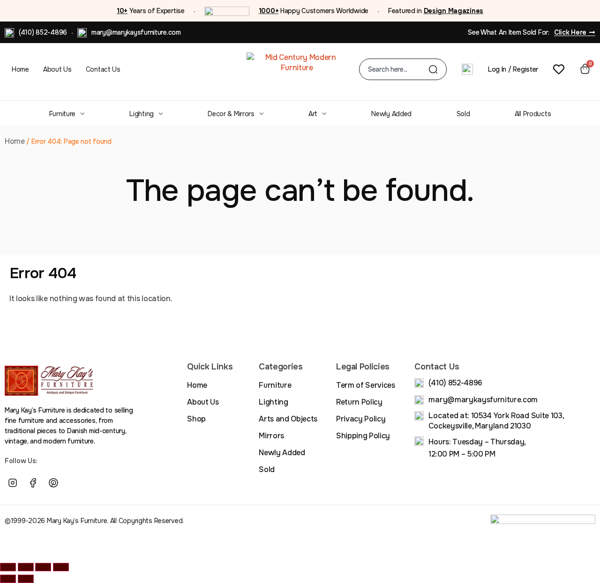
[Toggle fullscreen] (26, 567)
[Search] (433, 69)
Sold (463, 114)
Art (312, 114)
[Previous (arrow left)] (8, 579)
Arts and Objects (288, 419)
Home (20, 69)
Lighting (141, 114)
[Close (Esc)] (61, 567)
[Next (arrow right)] (26, 579)
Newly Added (391, 114)
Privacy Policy (361, 419)
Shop (196, 419)
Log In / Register (513, 69)
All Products (533, 114)
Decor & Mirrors (231, 114)
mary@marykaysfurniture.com (136, 32)
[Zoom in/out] (8, 567)
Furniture (62, 114)
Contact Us (103, 69)
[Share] (43, 567)
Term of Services (365, 385)
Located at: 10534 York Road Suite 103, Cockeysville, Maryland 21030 (495, 421)
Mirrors (271, 436)
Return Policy (359, 402)
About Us (57, 69)
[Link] (74, 483)
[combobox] (398, 69)
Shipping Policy (363, 436)
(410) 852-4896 (43, 32)
